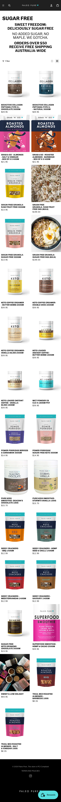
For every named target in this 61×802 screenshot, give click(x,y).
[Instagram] (30, 776)
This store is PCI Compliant (38, 767)
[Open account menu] (51, 5)
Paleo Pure (22, 767)
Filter (7, 61)
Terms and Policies (30, 771)
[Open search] (9, 5)
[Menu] (3, 5)
